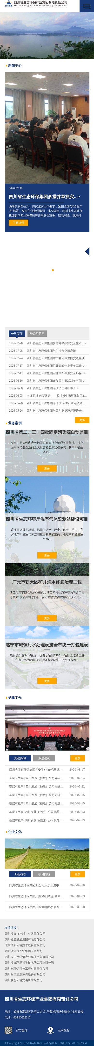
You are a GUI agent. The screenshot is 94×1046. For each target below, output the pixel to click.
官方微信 (21, 1030)
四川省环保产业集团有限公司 (23, 951)
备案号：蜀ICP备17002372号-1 (67, 1043)
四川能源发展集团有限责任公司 (25, 939)
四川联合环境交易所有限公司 (23, 980)
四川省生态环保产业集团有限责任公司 (42, 999)
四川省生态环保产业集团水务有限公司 (29, 957)
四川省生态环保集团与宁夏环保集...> (44, 287)
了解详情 (18, 313)
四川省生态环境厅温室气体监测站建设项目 (47, 519)
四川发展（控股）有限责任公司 (25, 933)
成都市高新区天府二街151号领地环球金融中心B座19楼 (48, 1011)
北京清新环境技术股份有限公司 (25, 945)
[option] (47, 35)
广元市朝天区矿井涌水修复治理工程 (47, 582)
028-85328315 (21, 1017)
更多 (47, 468)
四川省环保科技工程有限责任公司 (26, 968)
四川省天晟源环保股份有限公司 (25, 974)
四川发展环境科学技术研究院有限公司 (29, 962)
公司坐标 (64, 1030)
